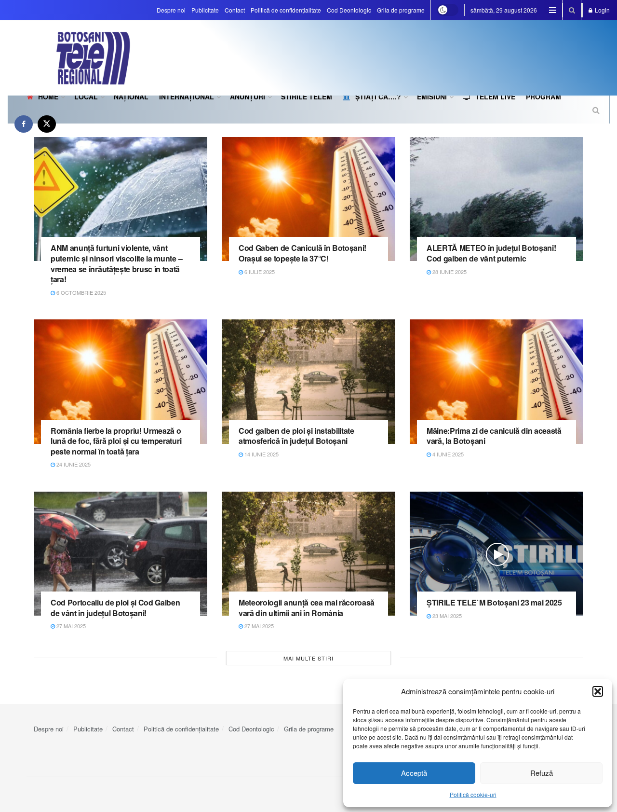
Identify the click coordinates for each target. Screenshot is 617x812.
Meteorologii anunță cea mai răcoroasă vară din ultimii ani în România (307, 608)
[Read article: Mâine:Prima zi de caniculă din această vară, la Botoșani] (496, 381)
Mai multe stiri (308, 658)
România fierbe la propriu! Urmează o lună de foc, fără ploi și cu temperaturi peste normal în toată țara (116, 441)
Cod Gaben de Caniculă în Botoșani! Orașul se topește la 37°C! (302, 253)
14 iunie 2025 (261, 454)
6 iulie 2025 (259, 271)
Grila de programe (401, 10)
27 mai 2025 (70, 626)
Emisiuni (432, 96)
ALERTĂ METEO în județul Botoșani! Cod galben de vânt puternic (491, 253)
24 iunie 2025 (73, 464)
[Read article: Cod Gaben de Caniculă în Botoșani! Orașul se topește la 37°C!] (308, 199)
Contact (235, 10)
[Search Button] (572, 10)
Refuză (541, 773)
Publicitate (205, 10)
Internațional (186, 96)
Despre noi (171, 10)
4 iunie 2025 (447, 454)
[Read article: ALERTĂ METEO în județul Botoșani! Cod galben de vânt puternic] (496, 199)
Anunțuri (247, 96)
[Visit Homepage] (69, 58)
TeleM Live (495, 96)
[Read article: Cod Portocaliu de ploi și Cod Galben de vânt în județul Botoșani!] (120, 554)
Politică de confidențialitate (286, 10)
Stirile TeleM (306, 96)
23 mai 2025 (446, 615)
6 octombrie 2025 (80, 292)
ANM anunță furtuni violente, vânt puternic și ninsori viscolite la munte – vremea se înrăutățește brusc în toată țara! (116, 263)
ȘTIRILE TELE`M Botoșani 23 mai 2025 (494, 602)
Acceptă (414, 773)
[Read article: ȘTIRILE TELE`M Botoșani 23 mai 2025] (496, 554)
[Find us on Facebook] (23, 123)
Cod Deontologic (349, 10)
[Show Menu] (552, 10)
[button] (598, 691)
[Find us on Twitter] (47, 123)
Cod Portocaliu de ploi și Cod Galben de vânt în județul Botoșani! (115, 608)
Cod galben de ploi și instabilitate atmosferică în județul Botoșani (296, 436)
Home (48, 96)
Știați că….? (378, 96)
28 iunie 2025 (449, 271)
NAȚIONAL (131, 96)
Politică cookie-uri (473, 794)
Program (543, 96)
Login (601, 10)
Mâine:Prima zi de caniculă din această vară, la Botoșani (494, 436)
